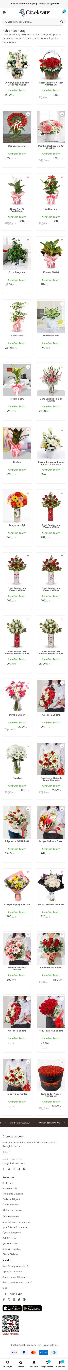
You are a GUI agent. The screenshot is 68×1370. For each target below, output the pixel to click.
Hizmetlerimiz (9, 1188)
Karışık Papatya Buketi (17, 905)
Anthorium (51, 209)
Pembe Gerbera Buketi (17, 969)
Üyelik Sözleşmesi (11, 1232)
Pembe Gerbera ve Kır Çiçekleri (51, 147)
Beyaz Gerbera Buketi (51, 905)
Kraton (17, 462)
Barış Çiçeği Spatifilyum (17, 210)
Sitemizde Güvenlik (12, 1193)
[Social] (3, 1169)
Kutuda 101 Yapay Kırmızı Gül (51, 1095)
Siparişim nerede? (12, 1271)
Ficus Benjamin (17, 272)
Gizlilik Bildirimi (10, 1254)
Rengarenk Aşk (17, 525)
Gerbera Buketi (51, 715)
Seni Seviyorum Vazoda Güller (51, 526)
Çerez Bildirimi (10, 1243)
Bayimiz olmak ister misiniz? (17, 1282)
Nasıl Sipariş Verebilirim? (15, 1266)
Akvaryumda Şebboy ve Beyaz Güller (17, 84)
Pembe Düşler (17, 715)
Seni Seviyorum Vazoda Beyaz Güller (17, 653)
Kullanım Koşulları (11, 1249)
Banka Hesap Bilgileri (13, 1277)
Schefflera (17, 336)
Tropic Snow (17, 399)
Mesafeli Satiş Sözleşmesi (16, 1222)
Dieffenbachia (51, 336)
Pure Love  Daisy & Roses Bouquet (51, 779)
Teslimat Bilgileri (11, 1199)
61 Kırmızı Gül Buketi (51, 1031)
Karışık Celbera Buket (51, 841)
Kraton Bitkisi (51, 272)
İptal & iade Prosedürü (14, 1227)
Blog (4, 1287)
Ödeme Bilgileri (10, 1204)
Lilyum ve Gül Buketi (17, 841)
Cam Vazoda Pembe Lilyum (51, 400)
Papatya (17, 778)
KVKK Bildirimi (9, 1238)
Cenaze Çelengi (17, 146)
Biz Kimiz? (7, 1183)
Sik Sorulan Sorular (12, 1210)
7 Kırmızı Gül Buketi (51, 968)
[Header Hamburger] (4, 13)
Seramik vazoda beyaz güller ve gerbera (51, 463)
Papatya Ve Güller (17, 1094)
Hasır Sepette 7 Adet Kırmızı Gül (51, 84)
